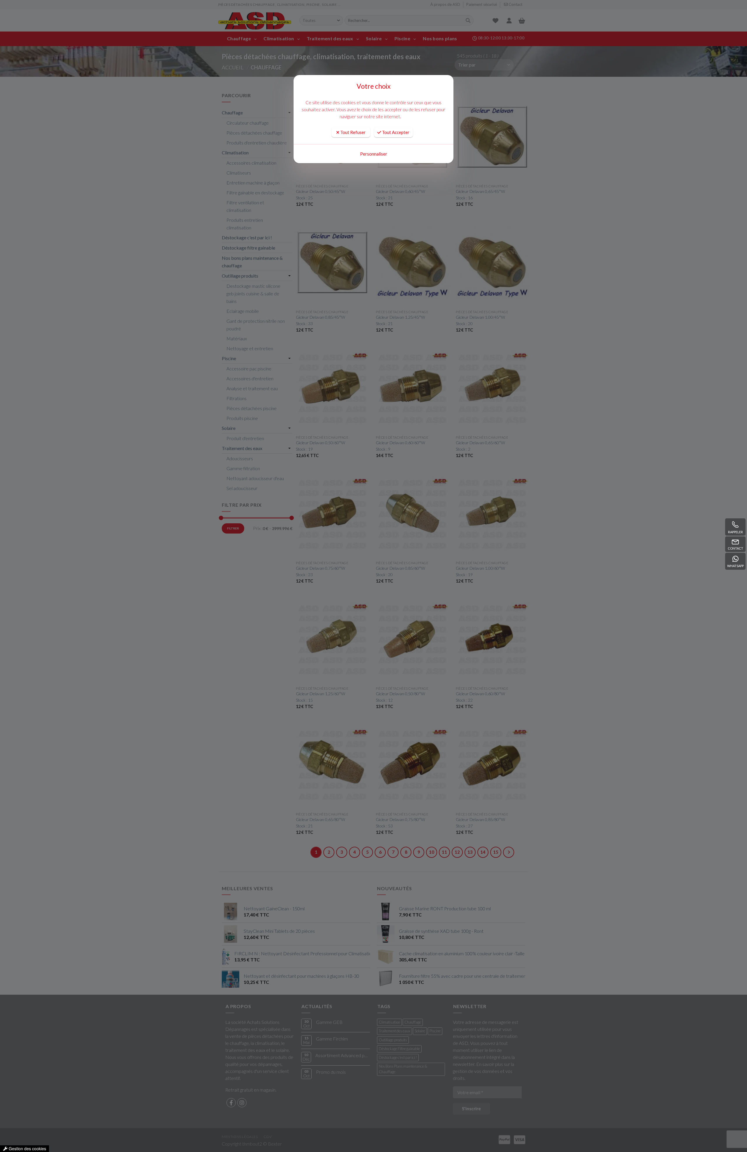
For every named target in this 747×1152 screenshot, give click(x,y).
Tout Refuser (352, 132)
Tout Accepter (395, 132)
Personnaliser (373, 153)
